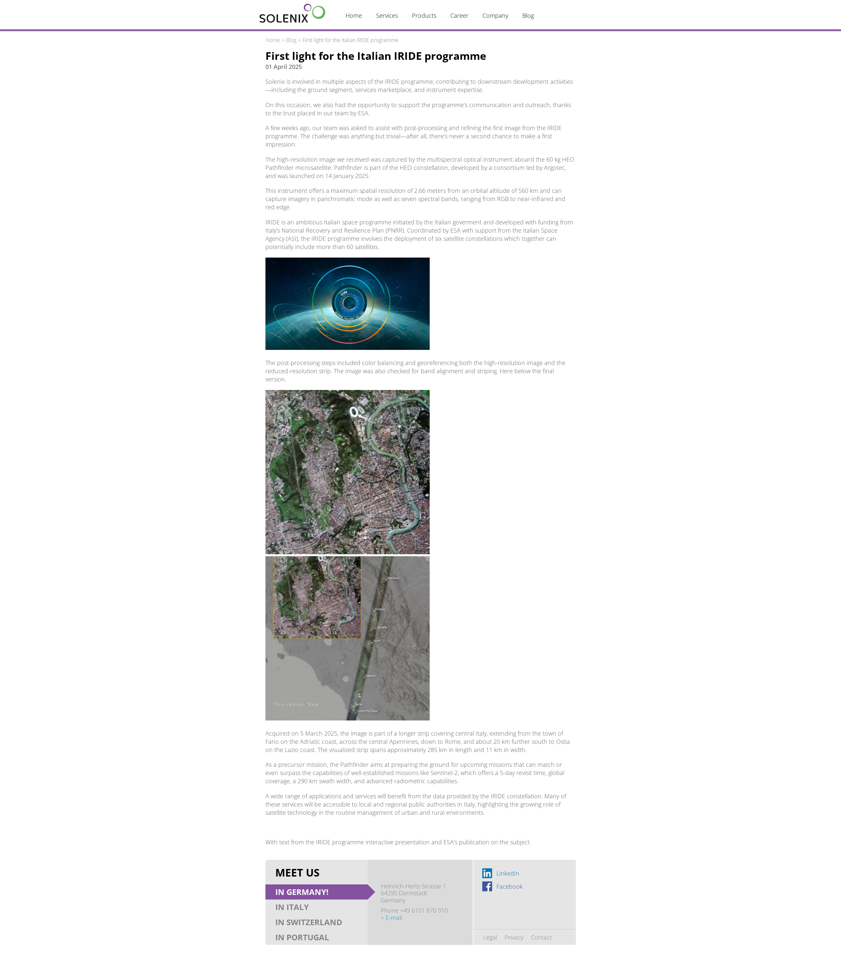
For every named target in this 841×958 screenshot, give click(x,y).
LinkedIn (507, 873)
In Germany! (302, 891)
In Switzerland (308, 922)
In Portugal (302, 937)
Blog (528, 15)
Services (387, 15)
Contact (541, 937)
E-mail (394, 918)
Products (424, 15)
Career (459, 15)
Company (495, 15)
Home (354, 15)
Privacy (514, 937)
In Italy (292, 906)
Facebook (509, 886)
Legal (490, 937)
